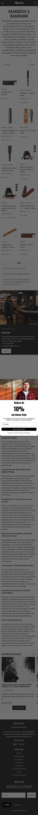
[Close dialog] (36, 381)
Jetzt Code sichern (19, 429)
